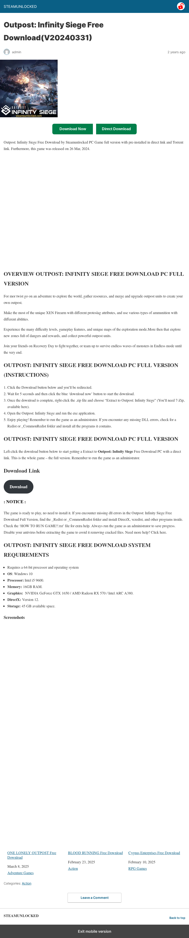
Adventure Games (20, 872)
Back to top (177, 918)
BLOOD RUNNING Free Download (95, 852)
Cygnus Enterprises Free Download (154, 852)
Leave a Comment (95, 898)
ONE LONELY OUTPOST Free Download (31, 854)
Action (73, 868)
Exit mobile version (94, 931)
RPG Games (137, 868)
